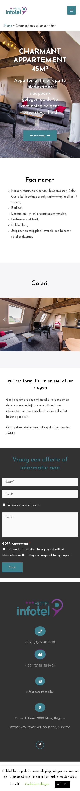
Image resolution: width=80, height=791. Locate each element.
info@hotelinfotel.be (40, 692)
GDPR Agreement (16, 544)
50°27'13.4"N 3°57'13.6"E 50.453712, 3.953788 (40, 727)
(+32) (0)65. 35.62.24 (40, 666)
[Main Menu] (71, 10)
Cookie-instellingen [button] (37, 784)
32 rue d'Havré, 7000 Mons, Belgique (40, 718)
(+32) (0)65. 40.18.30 (40, 642)
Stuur (12, 567)
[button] (40, 135)
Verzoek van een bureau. (24, 505)
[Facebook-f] (40, 745)
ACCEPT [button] (62, 784)
